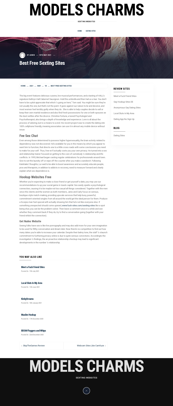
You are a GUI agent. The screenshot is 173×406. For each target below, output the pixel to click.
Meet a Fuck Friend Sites (33, 267)
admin (32, 55)
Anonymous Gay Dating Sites (127, 107)
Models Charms (86, 9)
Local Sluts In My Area (31, 283)
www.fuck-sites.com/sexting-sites (78, 205)
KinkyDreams (27, 298)
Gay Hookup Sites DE (123, 102)
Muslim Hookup (28, 314)
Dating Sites (91, 31)
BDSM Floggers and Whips (33, 330)
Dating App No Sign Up (124, 119)
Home (80, 31)
